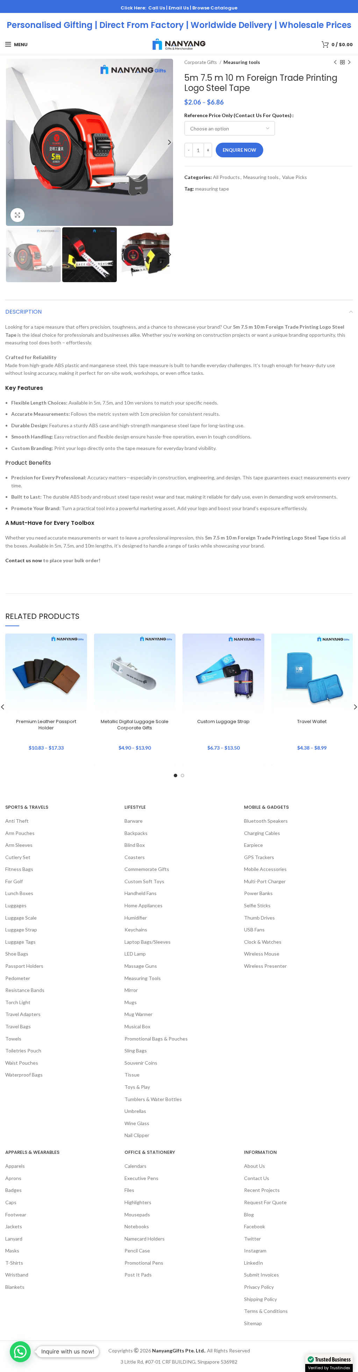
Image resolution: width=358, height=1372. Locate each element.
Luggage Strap (21, 929)
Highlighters (137, 1202)
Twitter (252, 1239)
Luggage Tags (20, 942)
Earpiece (253, 845)
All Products (226, 177)
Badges (13, 1190)
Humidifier (135, 918)
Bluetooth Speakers (266, 821)
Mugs (130, 1002)
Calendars (135, 1166)
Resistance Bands (24, 990)
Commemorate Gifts (146, 869)
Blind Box (134, 845)
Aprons (13, 1178)
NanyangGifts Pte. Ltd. (178, 1350)
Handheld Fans (140, 893)
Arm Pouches (20, 833)
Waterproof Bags (24, 1075)
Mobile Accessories (265, 869)
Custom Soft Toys (144, 881)
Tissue (131, 1075)
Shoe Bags (16, 954)
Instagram (255, 1250)
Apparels (15, 1166)
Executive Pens (141, 1178)
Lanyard (13, 1239)
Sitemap (253, 1323)
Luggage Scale (21, 918)
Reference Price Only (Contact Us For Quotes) (238, 115)
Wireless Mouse (261, 954)
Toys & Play (137, 1087)
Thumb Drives (259, 918)
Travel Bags (18, 1026)
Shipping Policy (260, 1299)
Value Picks (294, 177)
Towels (13, 1039)
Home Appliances (143, 905)
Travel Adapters (23, 1014)
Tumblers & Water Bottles (153, 1099)
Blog (249, 1214)
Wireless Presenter (265, 966)
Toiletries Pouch (23, 1050)
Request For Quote (265, 1202)
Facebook (254, 1226)
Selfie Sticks (257, 905)
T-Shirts (14, 1263)
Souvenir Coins (140, 1063)
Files (129, 1190)
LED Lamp (135, 954)
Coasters (134, 857)
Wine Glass (136, 1123)
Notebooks (136, 1226)
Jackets (13, 1226)
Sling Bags (135, 1050)
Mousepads (137, 1214)
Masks (12, 1250)
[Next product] (349, 62)
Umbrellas (135, 1111)
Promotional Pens (143, 1263)
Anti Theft (17, 821)
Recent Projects (262, 1190)
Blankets (14, 1287)
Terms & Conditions (266, 1311)
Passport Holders (24, 966)
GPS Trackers (259, 857)
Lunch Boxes (19, 893)
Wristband (16, 1275)
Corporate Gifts (201, 62)
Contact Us (256, 1178)
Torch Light (17, 1002)
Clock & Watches (262, 942)
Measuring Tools (142, 978)
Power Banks (258, 893)
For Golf (14, 881)
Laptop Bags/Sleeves (147, 942)
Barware (133, 821)
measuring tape (212, 189)
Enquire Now (239, 150)
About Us (254, 1166)
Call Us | (158, 8)
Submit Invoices (261, 1275)
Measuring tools (241, 62)
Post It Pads (138, 1275)
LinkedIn (253, 1263)
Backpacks (136, 833)
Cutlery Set (17, 857)
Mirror (131, 990)
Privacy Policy (259, 1287)
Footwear (15, 1214)
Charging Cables (262, 833)
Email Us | (180, 8)
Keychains (135, 929)
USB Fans (254, 929)
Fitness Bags (19, 869)
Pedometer (17, 978)
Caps (10, 1202)
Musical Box (137, 1026)
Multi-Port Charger (265, 881)
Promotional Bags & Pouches (156, 1039)
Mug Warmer (138, 1014)
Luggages (16, 905)
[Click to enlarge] (17, 215)
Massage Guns (140, 966)
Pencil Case (137, 1250)
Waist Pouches (21, 1063)
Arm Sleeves (19, 845)
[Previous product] (335, 62)
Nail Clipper (136, 1135)
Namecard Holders (144, 1239)
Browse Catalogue (214, 8)
